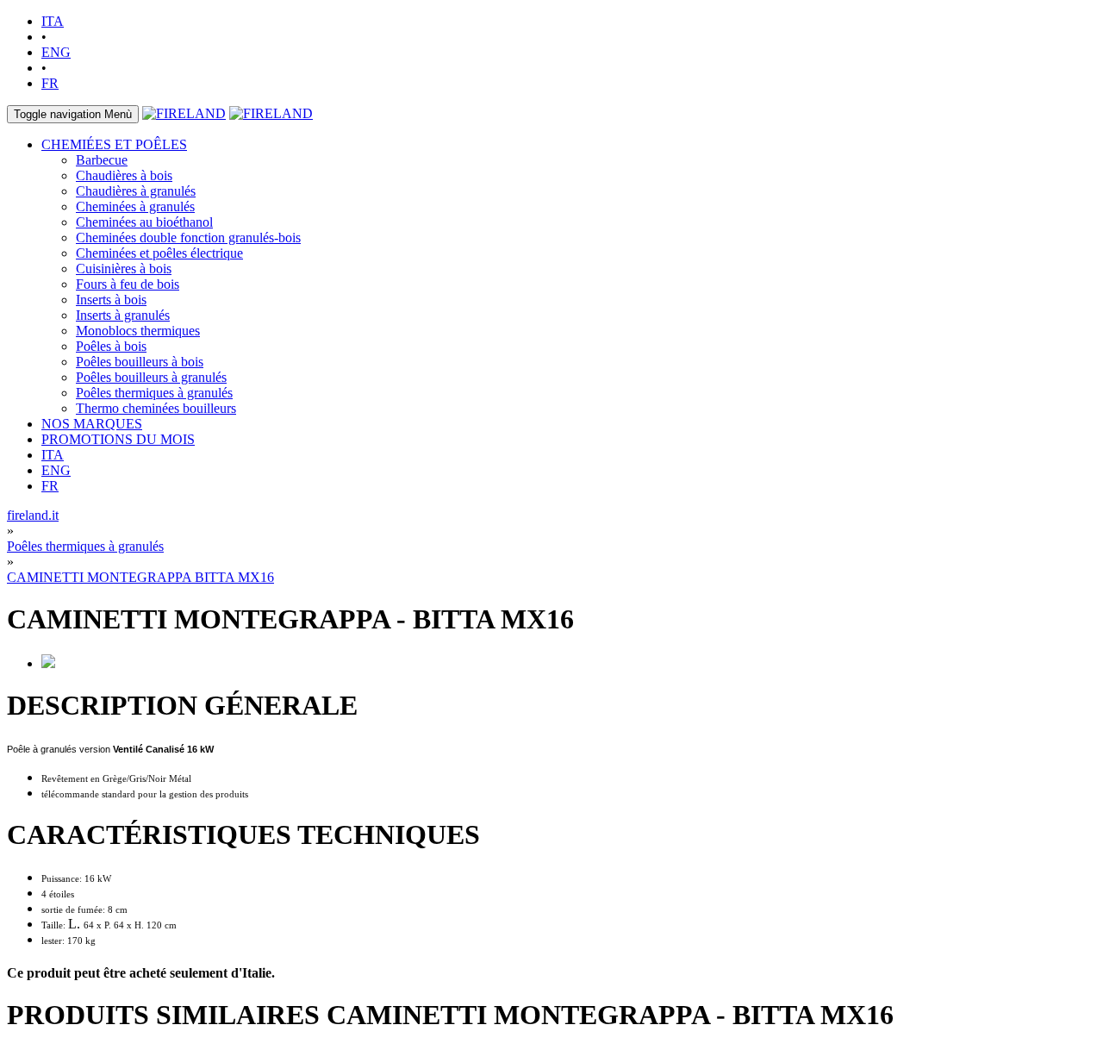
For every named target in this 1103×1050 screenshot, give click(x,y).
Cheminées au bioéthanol (144, 222)
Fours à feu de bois (127, 284)
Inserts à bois (111, 299)
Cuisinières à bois (123, 268)
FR (50, 83)
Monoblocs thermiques (138, 330)
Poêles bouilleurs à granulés (151, 377)
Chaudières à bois (124, 175)
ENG (56, 52)
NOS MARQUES (91, 423)
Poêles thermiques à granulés (154, 392)
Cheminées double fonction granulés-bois (188, 237)
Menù (73, 114)
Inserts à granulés (123, 315)
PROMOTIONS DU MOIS (118, 439)
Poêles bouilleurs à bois (139, 361)
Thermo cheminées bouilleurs (156, 408)
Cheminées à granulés (135, 206)
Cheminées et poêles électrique (159, 253)
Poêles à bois (111, 346)
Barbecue (102, 160)
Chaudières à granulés (136, 191)
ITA (52, 21)
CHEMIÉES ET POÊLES (114, 144)
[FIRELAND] (184, 113)
